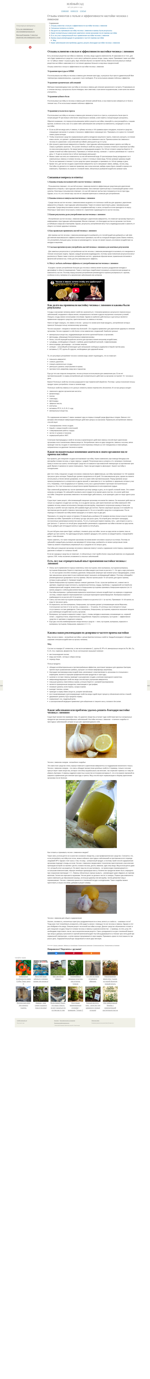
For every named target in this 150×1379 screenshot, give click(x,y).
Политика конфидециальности (61, 1023)
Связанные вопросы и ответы (62, 28)
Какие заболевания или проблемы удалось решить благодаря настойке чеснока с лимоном (85, 43)
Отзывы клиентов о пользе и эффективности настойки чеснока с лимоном (79, 25)
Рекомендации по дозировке (112, 945)
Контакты (56, 1020)
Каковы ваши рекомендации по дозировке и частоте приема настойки (77, 38)
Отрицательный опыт (98, 945)
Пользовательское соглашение (67, 1020)
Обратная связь (95, 1020)
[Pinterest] (74, 953)
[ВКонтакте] (56, 953)
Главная (65, 10)
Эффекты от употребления (70, 945)
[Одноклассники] (91, 953)
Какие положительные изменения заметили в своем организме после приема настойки (84, 33)
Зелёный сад (75, 4)
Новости (74, 10)
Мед (54, 40)
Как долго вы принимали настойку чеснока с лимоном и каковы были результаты (81, 30)
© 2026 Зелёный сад (22, 1020)
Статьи (83, 10)
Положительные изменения (85, 945)
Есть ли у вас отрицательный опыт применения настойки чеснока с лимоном (80, 35)
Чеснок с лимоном (58, 945)
